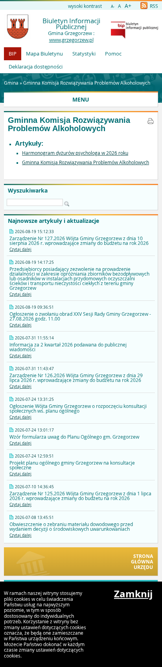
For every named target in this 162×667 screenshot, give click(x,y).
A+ (128, 5)
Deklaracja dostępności (36, 66)
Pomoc (113, 53)
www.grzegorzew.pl (71, 39)
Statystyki (84, 53)
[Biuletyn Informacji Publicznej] (134, 36)
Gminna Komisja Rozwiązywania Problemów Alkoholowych (86, 83)
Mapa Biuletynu (44, 53)
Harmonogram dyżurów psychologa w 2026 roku (75, 153)
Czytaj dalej (20, 249)
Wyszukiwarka (28, 190)
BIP (13, 53)
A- (112, 6)
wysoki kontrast (85, 6)
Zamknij (133, 593)
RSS (153, 6)
